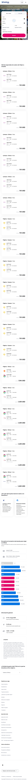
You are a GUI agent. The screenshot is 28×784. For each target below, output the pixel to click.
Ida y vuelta (8, 13)
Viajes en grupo (4, 707)
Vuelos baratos (4, 684)
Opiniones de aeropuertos (6, 732)
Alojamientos (4, 686)
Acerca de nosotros (5, 747)
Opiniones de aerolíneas (6, 727)
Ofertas (3, 702)
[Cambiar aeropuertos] (14, 20)
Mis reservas (4, 752)
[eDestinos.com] (2, 6)
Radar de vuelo (4, 719)
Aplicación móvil (4, 717)
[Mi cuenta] (22, 2)
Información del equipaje (6, 737)
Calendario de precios (5, 735)
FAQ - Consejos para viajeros (7, 740)
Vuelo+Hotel (3, 689)
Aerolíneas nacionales (5, 724)
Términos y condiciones (6, 776)
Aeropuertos (4, 730)
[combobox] (12, 18)
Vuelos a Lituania (17, 6)
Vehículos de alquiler (5, 699)
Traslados (3, 710)
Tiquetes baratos (5, 692)
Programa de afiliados (5, 750)
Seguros (3, 704)
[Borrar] (24, 19)
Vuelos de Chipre (10, 6)
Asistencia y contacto (6, 755)
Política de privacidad (17, 776)
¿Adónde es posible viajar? (6, 694)
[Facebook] (2, 765)
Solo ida (20, 13)
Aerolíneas (3, 722)
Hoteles (3, 697)
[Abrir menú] (25, 2)
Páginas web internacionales (9, 770)
